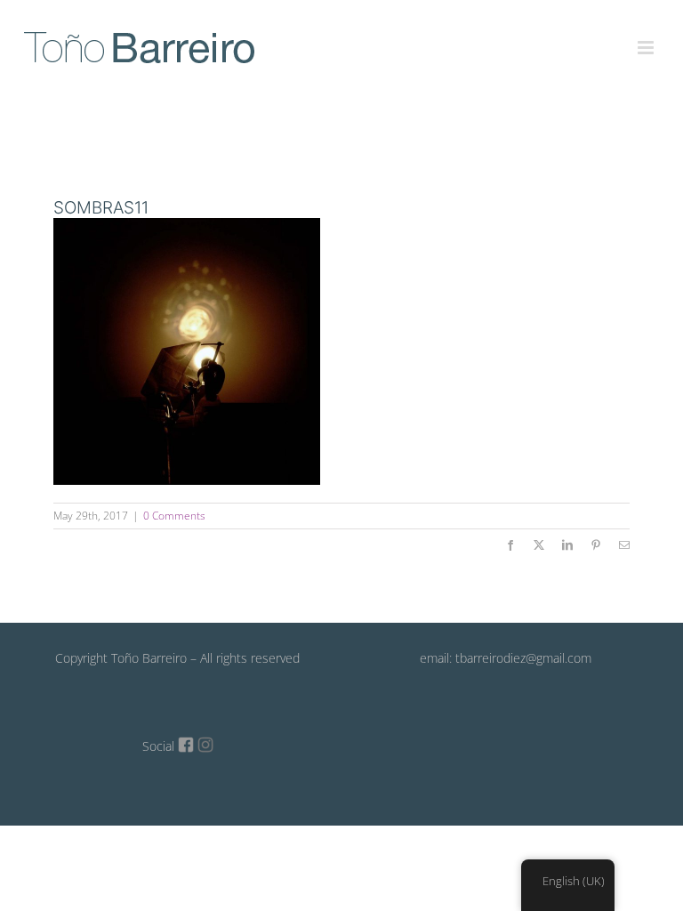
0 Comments (174, 515)
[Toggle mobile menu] (647, 37)
